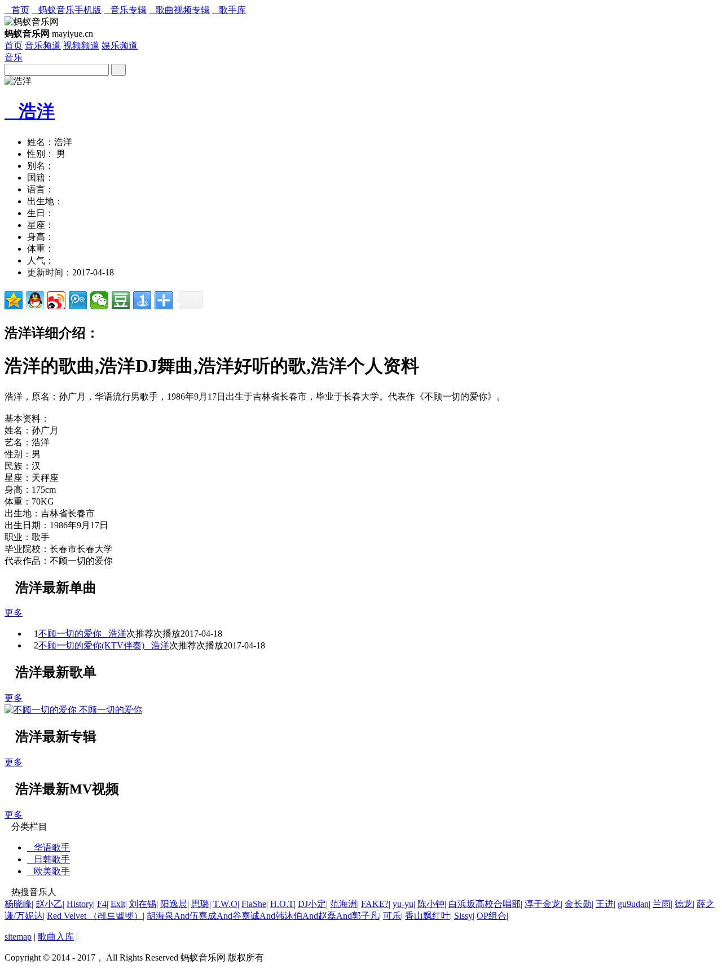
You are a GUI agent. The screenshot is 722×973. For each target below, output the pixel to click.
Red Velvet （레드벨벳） (95, 916)
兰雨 (662, 904)
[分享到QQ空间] (14, 300)
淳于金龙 (543, 904)
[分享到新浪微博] (56, 300)
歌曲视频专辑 (179, 10)
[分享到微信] (99, 300)
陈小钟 (431, 904)
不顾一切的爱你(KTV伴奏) (91, 645)
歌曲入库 (56, 936)
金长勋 (579, 904)
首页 (17, 10)
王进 (605, 904)
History (81, 904)
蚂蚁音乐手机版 (67, 10)
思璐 (201, 904)
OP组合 (492, 916)
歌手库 (229, 10)
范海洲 (344, 904)
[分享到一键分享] (142, 300)
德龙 (684, 904)
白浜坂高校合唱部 (485, 904)
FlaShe (254, 904)
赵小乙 (50, 904)
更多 (14, 612)
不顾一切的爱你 (70, 633)
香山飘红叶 (428, 916)
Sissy (464, 916)
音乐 (14, 57)
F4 (102, 904)
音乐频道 (43, 45)
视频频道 (81, 45)
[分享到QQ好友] (35, 300)
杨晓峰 (19, 904)
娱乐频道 (120, 45)
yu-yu (404, 904)
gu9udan (634, 904)
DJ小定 (313, 904)
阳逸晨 (174, 904)
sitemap (18, 936)
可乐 (393, 916)
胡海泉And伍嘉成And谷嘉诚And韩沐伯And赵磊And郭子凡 (264, 916)
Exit (119, 904)
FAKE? (375, 904)
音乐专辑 (125, 10)
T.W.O (226, 904)
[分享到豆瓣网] (121, 300)
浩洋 (30, 111)
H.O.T (283, 904)
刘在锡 (143, 904)
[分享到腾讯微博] (78, 300)
